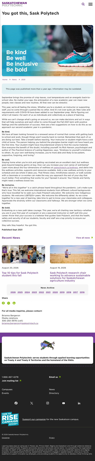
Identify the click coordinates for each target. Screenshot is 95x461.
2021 (23, 79)
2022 (41, 292)
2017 (75, 292)
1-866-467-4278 (10, 377)
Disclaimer (6, 438)
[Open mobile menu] (90, 4)
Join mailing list (10, 380)
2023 (34, 292)
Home (4, 79)
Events (5, 393)
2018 (68, 292)
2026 (13, 292)
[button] (83, 5)
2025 (20, 292)
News (14, 79)
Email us (53, 377)
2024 (27, 292)
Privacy (52, 438)
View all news (83, 237)
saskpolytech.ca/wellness (66, 167)
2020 (55, 292)
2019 (62, 292)
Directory (54, 393)
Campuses (7, 389)
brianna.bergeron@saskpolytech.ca (20, 323)
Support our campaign (34, 419)
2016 (82, 292)
